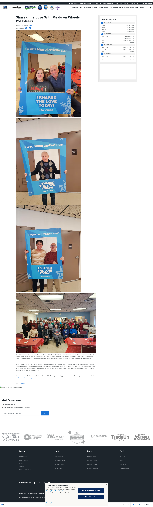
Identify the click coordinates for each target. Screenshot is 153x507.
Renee (30, 25)
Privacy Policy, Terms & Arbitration (56, 491)
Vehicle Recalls (124, 468)
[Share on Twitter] (30, 28)
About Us (122, 456)
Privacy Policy (50, 503)
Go (45, 413)
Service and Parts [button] (115, 8)
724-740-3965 (130, 25)
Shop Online (75, 7)
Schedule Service (60, 460)
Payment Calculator (93, 468)
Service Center (59, 456)
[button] (150, 8)
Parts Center (58, 468)
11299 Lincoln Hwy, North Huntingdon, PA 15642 (82, 3)
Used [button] (94, 8)
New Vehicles (23, 456)
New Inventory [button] (85, 8)
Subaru (23, 383)
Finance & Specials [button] (130, 8)
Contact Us (123, 464)
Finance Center (91, 456)
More (141, 8)
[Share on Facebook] (26, 28)
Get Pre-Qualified (92, 460)
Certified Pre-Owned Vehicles (25, 465)
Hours (121, 460)
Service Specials (59, 464)
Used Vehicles (23, 460)
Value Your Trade (92, 464)
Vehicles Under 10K (25, 469)
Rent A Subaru (103, 7)
